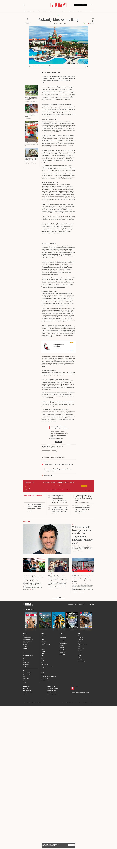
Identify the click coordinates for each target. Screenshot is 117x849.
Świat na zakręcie (63, 643)
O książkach (62, 645)
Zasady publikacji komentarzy (53, 688)
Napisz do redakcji (27, 690)
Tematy (79, 655)
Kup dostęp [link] (58, 441)
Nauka (56, 11)
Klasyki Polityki (81, 648)
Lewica (24, 658)
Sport (79, 646)
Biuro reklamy (26, 688)
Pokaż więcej (58, 597)
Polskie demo (62, 652)
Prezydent (25, 666)
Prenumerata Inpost (72, 604)
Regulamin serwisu (51, 686)
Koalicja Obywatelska (28, 655)
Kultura (50, 11)
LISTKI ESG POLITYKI (46, 644)
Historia (79, 641)
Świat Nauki (26, 644)
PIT (42, 637)
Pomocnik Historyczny (28, 639)
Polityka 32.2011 (45, 446)
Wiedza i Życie (26, 643)
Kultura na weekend (64, 641)
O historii (62, 647)
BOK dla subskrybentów (28, 692)
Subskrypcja (81, 604)
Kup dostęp (71, 845)
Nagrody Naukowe (45, 680)
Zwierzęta (80, 650)
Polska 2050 (26, 662)
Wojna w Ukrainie (27, 673)
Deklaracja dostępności (52, 692)
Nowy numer (28, 11)
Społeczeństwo (81, 643)
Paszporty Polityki (45, 664)
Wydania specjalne (27, 637)
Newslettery (62, 11)
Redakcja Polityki (26, 686)
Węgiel (42, 639)
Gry (42, 662)
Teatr (42, 660)
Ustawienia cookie (50, 697)
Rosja (54, 451)
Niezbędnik (25, 648)
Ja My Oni (25, 646)
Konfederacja (26, 664)
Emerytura (43, 641)
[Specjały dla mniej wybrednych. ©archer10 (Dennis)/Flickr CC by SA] (31, 131)
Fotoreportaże (81, 639)
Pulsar (42, 674)
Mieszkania (43, 635)
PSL (24, 660)
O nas (79, 657)
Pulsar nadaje (62, 654)
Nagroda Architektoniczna (47, 666)
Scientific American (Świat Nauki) (48, 676)
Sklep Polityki (81, 659)
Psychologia (62, 649)
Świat (39, 11)
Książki (43, 651)
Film (42, 655)
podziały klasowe (46, 451)
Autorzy (79, 653)
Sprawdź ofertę (70, 350)
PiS (24, 657)
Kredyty (43, 643)
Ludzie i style (80, 637)
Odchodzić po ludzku (82, 644)
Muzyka (43, 653)
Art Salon (43, 667)
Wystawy (43, 658)
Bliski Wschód (26, 678)
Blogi (79, 635)
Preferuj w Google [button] (89, 23)
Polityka (25, 635)
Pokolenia (80, 11)
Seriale (43, 657)
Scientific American (27, 641)
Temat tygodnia (63, 640)
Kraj (34, 11)
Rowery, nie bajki (63, 650)
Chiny (24, 682)
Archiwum (80, 652)
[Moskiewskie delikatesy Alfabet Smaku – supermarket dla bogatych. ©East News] (31, 108)
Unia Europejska (26, 674)
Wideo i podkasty (71, 11)
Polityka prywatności (51, 690)
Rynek (44, 11)
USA (24, 676)
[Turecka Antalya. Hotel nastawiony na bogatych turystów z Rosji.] (58, 45)
